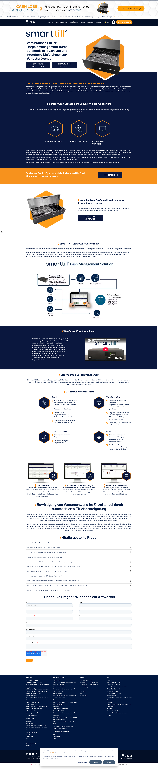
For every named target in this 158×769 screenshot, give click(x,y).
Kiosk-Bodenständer (31, 704)
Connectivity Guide (112, 691)
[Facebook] (27, 754)
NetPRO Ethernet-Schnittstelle (35, 708)
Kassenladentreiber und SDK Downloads (119, 704)
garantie (109, 708)
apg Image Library (31, 743)
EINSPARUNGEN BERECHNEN (64, 65)
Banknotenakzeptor (31, 695)
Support (76, 22)
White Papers (29, 741)
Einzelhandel (56, 706)
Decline (109, 762)
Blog (27, 730)
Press (81, 693)
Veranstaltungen (84, 687)
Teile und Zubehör (31, 711)
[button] (79, 543)
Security (55, 734)
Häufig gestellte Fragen (113, 682)
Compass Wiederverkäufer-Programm (36, 727)
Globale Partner (30, 723)
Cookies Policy (51, 753)
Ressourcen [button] (90, 22)
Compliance (56, 736)
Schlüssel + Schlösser (113, 684)
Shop (71, 22)
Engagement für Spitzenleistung (89, 684)
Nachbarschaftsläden (59, 687)
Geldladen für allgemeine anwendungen (37, 689)
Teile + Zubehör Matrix (113, 689)
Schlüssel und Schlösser (114, 693)
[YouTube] (30, 754)
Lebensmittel (56, 680)
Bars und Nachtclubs (59, 711)
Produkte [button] (50, 22)
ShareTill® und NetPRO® (33, 702)
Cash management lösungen (34, 682)
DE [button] (108, 22)
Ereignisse (83, 691)
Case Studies (29, 736)
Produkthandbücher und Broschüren (36, 725)
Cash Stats (29, 745)
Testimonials (83, 695)
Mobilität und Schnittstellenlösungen (36, 706)
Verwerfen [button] (115, 17)
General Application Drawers (34, 713)
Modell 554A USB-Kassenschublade (117, 713)
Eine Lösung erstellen (32, 680)
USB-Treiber (110, 706)
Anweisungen (111, 702)
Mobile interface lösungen (33, 693)
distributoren (29, 721)
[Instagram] (37, 754)
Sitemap (109, 715)
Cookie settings (82, 762)
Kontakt (98, 22)
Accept (96, 762)
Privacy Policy (28, 756)
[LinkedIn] (33, 754)
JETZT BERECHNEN (110, 175)
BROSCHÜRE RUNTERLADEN (38, 65)
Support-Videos (111, 695)
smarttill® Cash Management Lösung (36, 691)
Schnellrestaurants (58, 693)
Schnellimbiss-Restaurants (60, 708)
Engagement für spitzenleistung (89, 682)
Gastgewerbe (57, 700)
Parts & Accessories (31, 715)
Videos (28, 734)
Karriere (83, 22)
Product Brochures (31, 732)
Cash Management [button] (61, 22)
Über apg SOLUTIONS (86, 680)
